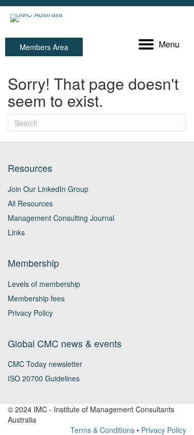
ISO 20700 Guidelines (44, 378)
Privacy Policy (30, 313)
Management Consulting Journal (61, 218)
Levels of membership (44, 284)
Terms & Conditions (102, 430)
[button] (44, 47)
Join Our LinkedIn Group (48, 189)
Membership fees (36, 298)
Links (16, 232)
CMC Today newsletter (45, 364)
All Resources (30, 203)
